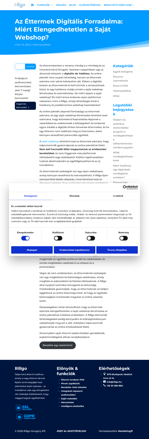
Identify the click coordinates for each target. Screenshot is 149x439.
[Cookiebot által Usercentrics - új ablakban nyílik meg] (125, 187)
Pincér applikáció (70, 383)
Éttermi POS (120, 85)
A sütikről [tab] (118, 196)
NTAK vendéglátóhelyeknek (123, 156)
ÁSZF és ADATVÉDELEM (71, 431)
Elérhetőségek (90, 5)
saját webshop (50, 141)
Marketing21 (125, 431)
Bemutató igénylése (118, 5)
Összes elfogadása (117, 250)
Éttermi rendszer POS (72, 379)
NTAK (116, 96)
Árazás (61, 5)
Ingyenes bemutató (21, 106)
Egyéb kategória (123, 71)
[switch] (58, 238)
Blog (72, 5)
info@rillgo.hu (114, 382)
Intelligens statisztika (72, 406)
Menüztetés (67, 402)
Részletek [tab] (75, 196)
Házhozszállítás (42, 44)
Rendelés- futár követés (73, 387)
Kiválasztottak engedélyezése (74, 250)
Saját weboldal (69, 398)
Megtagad (32, 250)
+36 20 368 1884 (115, 385)
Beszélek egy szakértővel (57, 345)
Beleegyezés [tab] (30, 196)
